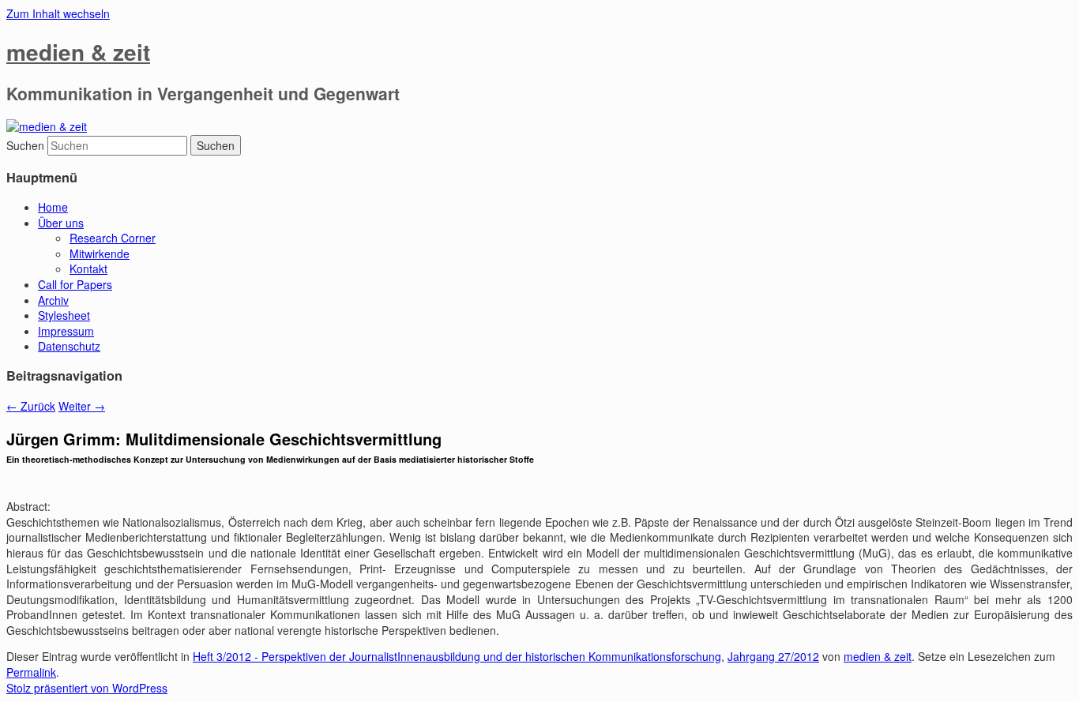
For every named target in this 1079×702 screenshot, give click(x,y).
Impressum (66, 331)
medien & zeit (78, 52)
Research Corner (113, 238)
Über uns (61, 223)
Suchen (25, 145)
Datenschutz (69, 346)
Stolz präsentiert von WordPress (86, 688)
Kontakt (88, 268)
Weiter (81, 406)
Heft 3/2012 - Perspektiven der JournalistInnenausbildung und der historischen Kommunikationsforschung (457, 656)
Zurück (30, 406)
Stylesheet (64, 315)
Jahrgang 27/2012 (773, 656)
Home (53, 207)
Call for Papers (75, 284)
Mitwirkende (100, 253)
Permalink (31, 672)
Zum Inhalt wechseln (58, 13)
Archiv (53, 300)
